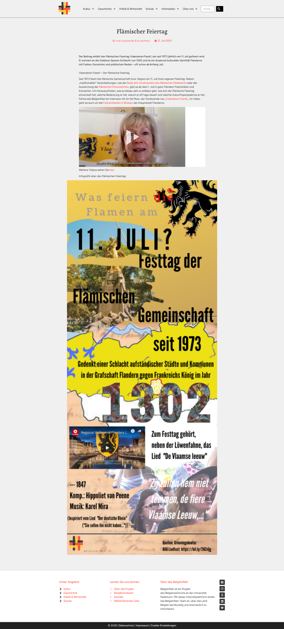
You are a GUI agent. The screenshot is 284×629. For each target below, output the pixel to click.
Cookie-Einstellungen (163, 625)
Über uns (188, 8)
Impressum (142, 625)
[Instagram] (222, 588)
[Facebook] (222, 582)
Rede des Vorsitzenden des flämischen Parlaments (157, 83)
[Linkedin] (222, 601)
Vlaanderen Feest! (177, 98)
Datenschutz (126, 625)
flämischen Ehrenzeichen (114, 87)
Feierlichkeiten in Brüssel (117, 102)
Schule (150, 8)
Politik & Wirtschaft (130, 8)
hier (111, 170)
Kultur (86, 8)
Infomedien (168, 8)
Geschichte (105, 8)
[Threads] (222, 595)
